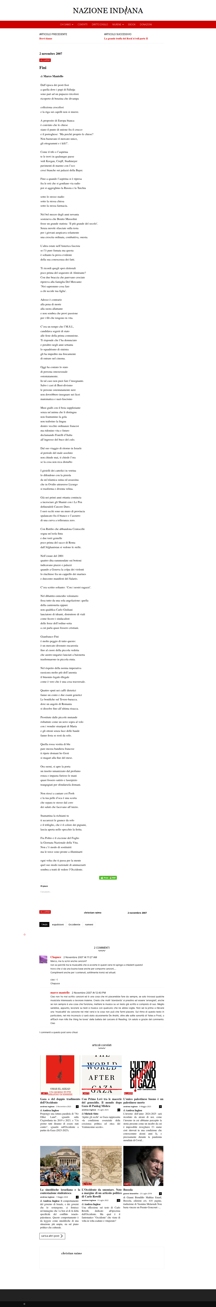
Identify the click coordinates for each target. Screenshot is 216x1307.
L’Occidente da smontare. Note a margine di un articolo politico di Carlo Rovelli (102, 1193)
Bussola (128, 1190)
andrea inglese (47, 1106)
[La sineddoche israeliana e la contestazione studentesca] (60, 1166)
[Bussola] (143, 1166)
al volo (87, 1184)
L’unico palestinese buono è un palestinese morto (143, 1100)
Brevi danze (45, 38)
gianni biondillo (130, 1193)
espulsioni (58, 924)
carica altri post (50, 1236)
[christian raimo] (50, 1258)
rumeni (89, 924)
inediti (45, 1184)
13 (119, 1200)
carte (44, 1093)
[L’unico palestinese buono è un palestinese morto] (143, 1075)
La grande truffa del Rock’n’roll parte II (126, 38)
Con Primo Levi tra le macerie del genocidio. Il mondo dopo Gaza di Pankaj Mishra (102, 1102)
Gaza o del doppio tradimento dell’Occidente (60, 1100)
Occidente (74, 924)
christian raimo (92, 912)
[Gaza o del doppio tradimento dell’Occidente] (60, 1075)
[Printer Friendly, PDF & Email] (108, 879)
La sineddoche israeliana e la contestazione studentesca (60, 1191)
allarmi (45, 60)
